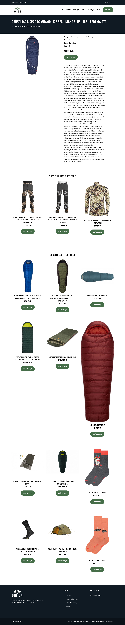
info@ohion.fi (108, 2)
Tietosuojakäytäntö (97, 622)
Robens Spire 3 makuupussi (97, 296)
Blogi (99, 10)
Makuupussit (35, 26)
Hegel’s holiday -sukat (97, 560)
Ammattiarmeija (72, 10)
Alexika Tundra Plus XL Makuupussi (62, 357)
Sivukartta (109, 622)
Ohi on (60, 10)
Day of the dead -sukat (97, 492)
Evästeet (86, 622)
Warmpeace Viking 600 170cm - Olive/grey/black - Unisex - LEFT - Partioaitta (62, 298)
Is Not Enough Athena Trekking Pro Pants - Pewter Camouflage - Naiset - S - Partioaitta (62, 219)
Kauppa (108, 10)
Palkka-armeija (88, 10)
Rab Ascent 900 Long (97, 425)
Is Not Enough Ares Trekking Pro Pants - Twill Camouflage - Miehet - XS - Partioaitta (27, 219)
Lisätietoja (71, 57)
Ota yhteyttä (77, 622)
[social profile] (25, 2)
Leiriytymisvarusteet (21, 26)
